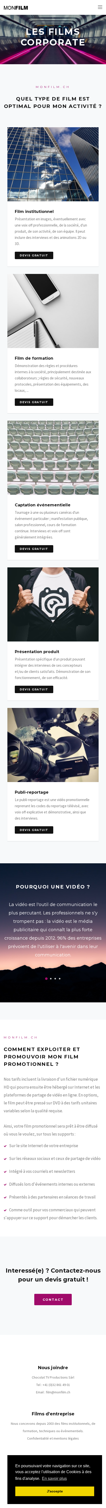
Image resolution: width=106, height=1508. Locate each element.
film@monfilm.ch (58, 1392)
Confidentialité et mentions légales (53, 1438)
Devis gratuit (34, 255)
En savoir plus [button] (54, 1478)
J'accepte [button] (55, 1491)
